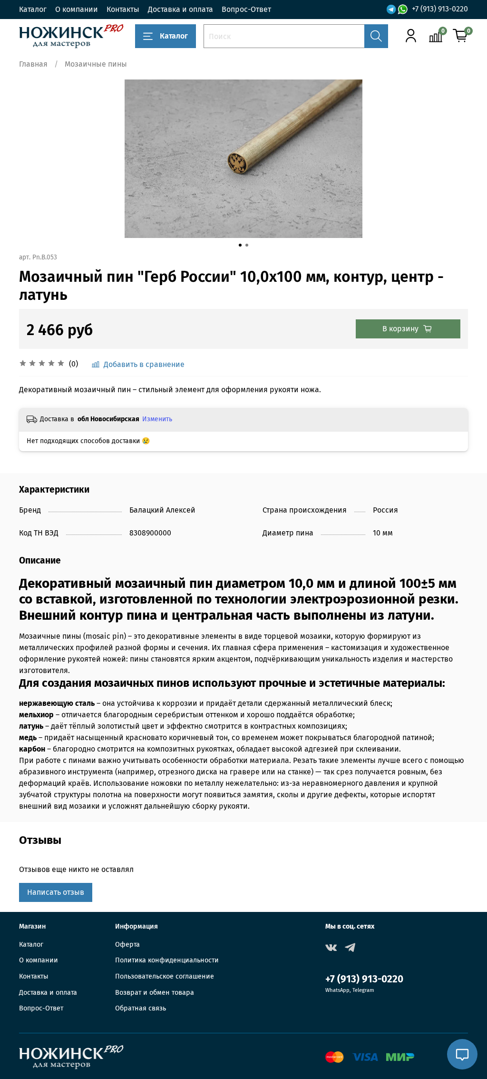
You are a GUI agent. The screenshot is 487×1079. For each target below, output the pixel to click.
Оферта (127, 944)
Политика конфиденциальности (167, 960)
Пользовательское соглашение (164, 976)
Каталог (33, 9)
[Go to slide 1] (240, 245)
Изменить (157, 419)
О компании (76, 9)
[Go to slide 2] (246, 245)
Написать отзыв (55, 892)
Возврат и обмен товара (154, 993)
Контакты (123, 9)
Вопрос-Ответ (246, 9)
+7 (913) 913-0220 (440, 8)
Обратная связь (140, 1008)
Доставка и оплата (180, 9)
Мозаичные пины (96, 64)
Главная (33, 64)
